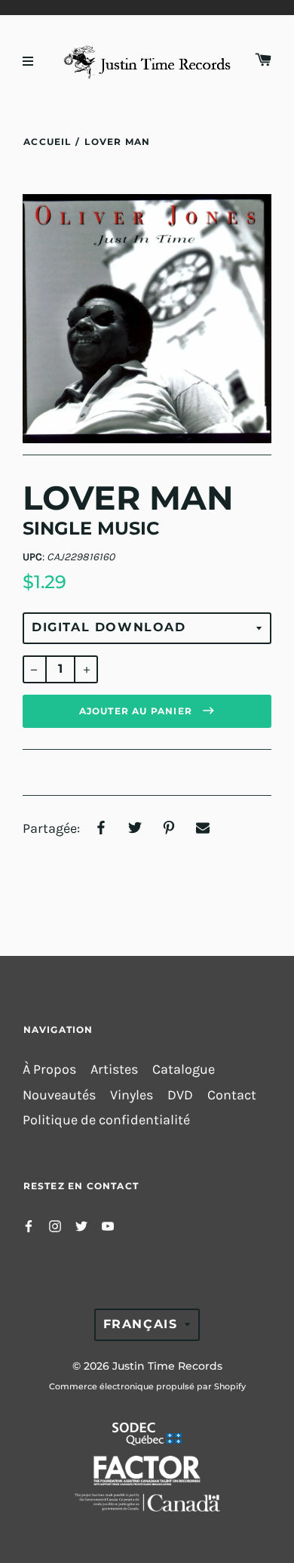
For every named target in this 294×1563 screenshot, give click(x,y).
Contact (231, 1095)
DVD (180, 1095)
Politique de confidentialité (106, 1120)
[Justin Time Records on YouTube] (108, 1225)
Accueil (47, 141)
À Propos (49, 1069)
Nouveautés (59, 1095)
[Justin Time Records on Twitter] (81, 1225)
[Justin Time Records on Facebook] (29, 1225)
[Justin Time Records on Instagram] (55, 1225)
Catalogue (183, 1069)
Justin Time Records (167, 1366)
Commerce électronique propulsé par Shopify (147, 1386)
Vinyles (131, 1095)
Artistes (114, 1069)
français (140, 1324)
